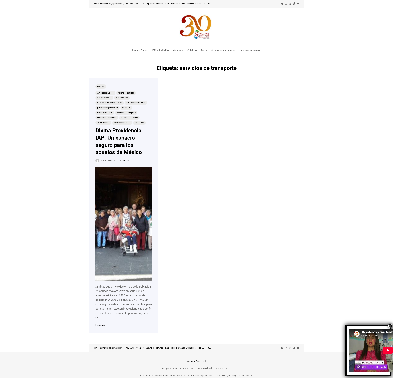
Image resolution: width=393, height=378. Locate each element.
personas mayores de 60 (107, 108)
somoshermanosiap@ (103, 3)
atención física (122, 98)
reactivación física (104, 113)
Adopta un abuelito (126, 93)
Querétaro (126, 108)
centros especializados (135, 103)
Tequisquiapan (103, 122)
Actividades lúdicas (105, 93)
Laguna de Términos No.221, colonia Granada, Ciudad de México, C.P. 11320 (178, 3)
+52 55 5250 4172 (133, 3)
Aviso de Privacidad (196, 361)
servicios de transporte (126, 113)
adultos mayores (104, 98)
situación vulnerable (129, 118)
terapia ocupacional (122, 122)
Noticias (100, 86)
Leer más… (100, 325)
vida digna (139, 122)
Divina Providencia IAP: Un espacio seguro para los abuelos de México (118, 141)
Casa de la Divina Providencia (109, 103)
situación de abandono (107, 118)
